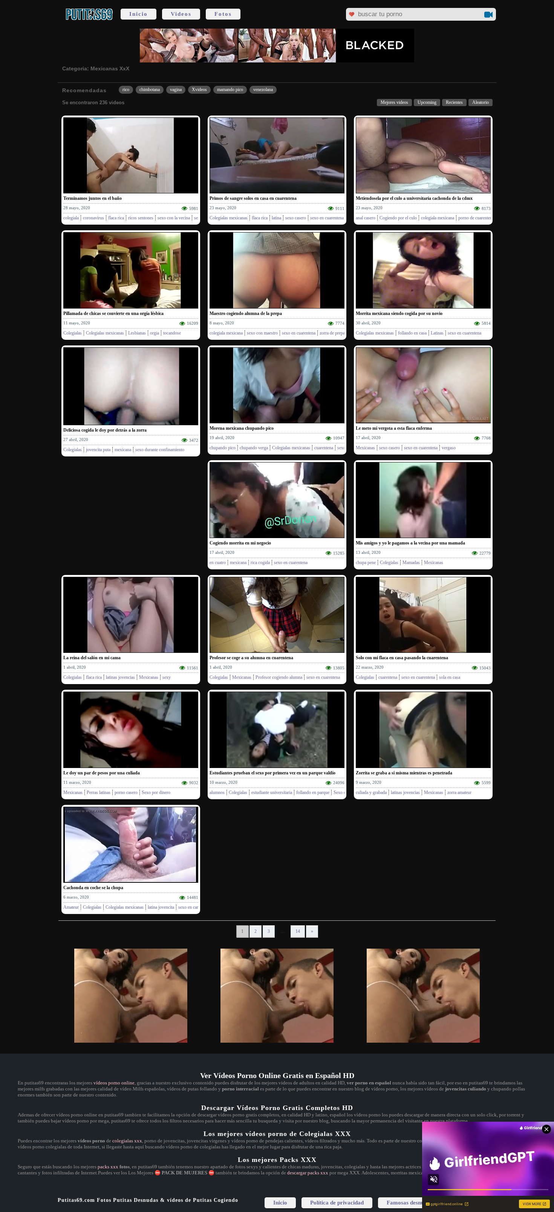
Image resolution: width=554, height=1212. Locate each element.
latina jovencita (161, 907)
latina (276, 218)
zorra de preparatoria (338, 333)
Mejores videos (394, 102)
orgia (154, 333)
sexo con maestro (262, 333)
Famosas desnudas (409, 1203)
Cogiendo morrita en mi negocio (240, 543)
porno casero (126, 792)
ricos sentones (140, 218)
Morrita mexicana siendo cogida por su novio (399, 313)
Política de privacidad (337, 1203)
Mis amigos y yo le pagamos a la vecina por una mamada (410, 543)
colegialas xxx (127, 1141)
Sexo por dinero (156, 792)
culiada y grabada (371, 792)
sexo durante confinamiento (159, 449)
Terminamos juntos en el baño (92, 198)
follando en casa (412, 333)
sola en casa (449, 677)
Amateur (71, 907)
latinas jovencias (120, 677)
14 (297, 931)
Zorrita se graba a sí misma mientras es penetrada (404, 773)
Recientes (454, 102)
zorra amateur (459, 792)
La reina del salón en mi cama (92, 657)
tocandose (172, 333)
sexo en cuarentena (327, 218)
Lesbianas (137, 333)
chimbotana (149, 89)
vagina (176, 89)
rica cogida (260, 562)
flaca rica (116, 218)
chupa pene (366, 562)
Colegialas (72, 333)
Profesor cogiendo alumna (279, 677)
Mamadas (411, 562)
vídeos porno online (114, 1083)
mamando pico (230, 89)
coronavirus (93, 218)
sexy (166, 677)
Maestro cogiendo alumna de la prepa (246, 313)
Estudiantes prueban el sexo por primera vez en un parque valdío (272, 773)
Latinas (437, 333)
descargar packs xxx (307, 1173)
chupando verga (254, 447)
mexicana (123, 449)
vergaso (449, 447)
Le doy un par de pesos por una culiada (101, 773)
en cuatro (218, 562)
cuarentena (323, 447)
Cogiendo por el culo (398, 218)
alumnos (217, 792)
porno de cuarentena (476, 218)
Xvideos (199, 89)
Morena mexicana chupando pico (242, 428)
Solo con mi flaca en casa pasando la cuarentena (402, 657)
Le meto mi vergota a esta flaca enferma (394, 428)
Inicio (138, 14)
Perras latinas (98, 792)
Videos (181, 14)
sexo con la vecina (174, 218)
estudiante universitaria (271, 792)
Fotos (223, 14)
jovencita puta (98, 449)
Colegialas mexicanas (229, 218)
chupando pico (223, 447)
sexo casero (295, 218)
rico (125, 89)
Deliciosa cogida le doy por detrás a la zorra (105, 430)
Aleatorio (480, 102)
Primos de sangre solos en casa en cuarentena (253, 198)
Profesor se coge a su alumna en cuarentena (251, 657)
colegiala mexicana (437, 218)
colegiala (71, 218)
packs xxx (108, 1166)
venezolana (263, 89)
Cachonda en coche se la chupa (93, 887)
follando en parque (312, 792)
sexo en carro (190, 907)
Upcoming (427, 102)
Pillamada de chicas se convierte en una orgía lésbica (113, 313)
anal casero (365, 218)
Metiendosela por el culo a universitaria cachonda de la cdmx (414, 198)
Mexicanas (365, 447)
